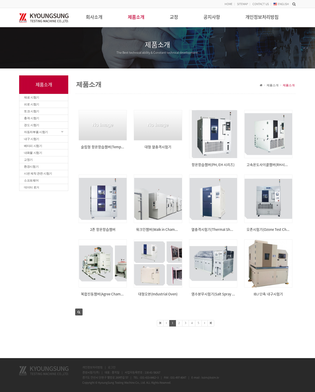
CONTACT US (261, 4)
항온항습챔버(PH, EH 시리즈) (213, 164)
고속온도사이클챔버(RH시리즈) (269, 164)
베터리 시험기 (33, 146)
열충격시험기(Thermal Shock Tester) (219, 229)
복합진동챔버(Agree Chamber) (104, 294)
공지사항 (211, 17)
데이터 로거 (31, 187)
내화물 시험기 (33, 152)
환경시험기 (31, 166)
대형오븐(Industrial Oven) (158, 294)
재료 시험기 (31, 97)
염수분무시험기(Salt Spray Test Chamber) (223, 294)
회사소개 (94, 17)
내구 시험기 (31, 139)
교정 (174, 17)
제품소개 (136, 17)
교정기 (28, 159)
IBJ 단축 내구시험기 (268, 294)
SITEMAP (242, 4)
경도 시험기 (31, 125)
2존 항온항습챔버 (103, 229)
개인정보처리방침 (262, 17)
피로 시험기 (31, 104)
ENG (283, 4)
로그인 (112, 367)
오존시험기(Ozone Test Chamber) (272, 229)
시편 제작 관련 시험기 (38, 173)
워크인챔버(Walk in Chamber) (158, 229)
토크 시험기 (31, 111)
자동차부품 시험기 (36, 132)
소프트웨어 (31, 180)
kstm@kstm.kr (210, 377)
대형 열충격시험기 (158, 146)
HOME (228, 4)
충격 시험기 (31, 118)
